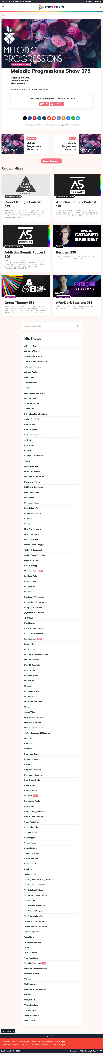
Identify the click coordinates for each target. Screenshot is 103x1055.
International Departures (35, 602)
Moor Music (29, 696)
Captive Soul (29, 424)
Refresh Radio (30, 790)
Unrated (27, 979)
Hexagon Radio (31, 571)
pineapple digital (64, 125)
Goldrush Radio (31, 560)
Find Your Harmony (32, 529)
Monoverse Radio (31, 691)
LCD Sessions (30, 644)
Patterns (28, 749)
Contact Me (74, 1051)
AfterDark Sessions (63, 297)
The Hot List (29, 900)
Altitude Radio (30, 372)
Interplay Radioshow (33, 607)
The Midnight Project (33, 911)
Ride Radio (29, 806)
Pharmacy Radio (31, 754)
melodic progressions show (32, 125)
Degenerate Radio (32, 482)
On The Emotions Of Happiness (37, 733)
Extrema (28, 518)
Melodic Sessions (31, 660)
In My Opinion (30, 581)
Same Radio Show (32, 822)
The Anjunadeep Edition (34, 885)
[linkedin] (39, 118)
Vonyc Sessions (31, 1005)
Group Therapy (10, 297)
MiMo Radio (29, 670)
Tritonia (27, 947)
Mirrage (27, 686)
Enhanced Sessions (32, 513)
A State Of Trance (32, 351)
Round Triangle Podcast (13, 196)
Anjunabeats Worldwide (35, 393)
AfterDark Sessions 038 (74, 303)
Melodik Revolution (32, 665)
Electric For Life (31, 508)
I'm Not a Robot (31, 576)
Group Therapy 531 (19, 303)
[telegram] (78, 118)
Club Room (29, 445)
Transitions (29, 937)
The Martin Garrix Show (34, 905)
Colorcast (28, 450)
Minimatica (29, 681)
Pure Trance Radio (32, 780)
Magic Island (29, 649)
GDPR (99, 1051)
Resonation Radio (32, 801)
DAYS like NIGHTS (32, 471)
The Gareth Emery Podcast (36, 895)
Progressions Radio (32, 769)
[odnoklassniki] (63, 118)
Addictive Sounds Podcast (65, 196)
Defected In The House (34, 477)
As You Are (29, 408)
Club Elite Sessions (32, 435)
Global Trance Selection (34, 555)
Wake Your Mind (31, 1015)
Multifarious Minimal (33, 701)
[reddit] (49, 118)
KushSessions (30, 639)
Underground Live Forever (35, 968)
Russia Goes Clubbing (33, 817)
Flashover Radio (31, 539)
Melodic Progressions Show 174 (34, 146)
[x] (25, 118)
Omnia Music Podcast (33, 728)
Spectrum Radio (31, 858)
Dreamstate (29, 497)
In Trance (28, 592)
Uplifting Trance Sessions (35, 989)
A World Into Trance (33, 356)
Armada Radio (30, 398)
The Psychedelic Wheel (34, 916)
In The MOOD (30, 586)
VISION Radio (30, 1000)
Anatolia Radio (30, 382)
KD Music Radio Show (34, 628)
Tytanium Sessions (32, 963)
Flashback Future (31, 534)
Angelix (27, 388)
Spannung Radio (31, 853)
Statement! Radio (32, 864)
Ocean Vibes (29, 712)
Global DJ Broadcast (33, 550)
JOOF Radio (29, 618)
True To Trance (30, 953)
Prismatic (28, 764)
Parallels (28, 743)
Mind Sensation (31, 675)
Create (27, 461)
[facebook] (30, 118)
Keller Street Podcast (33, 633)
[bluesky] (68, 118)
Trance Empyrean (31, 932)
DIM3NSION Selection (33, 487)
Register (97, 1)
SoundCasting (30, 848)
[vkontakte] (59, 118)
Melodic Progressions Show (21, 64)
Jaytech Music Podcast (34, 613)
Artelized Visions (31, 403)
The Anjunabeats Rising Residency (39, 879)
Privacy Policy (90, 1051)
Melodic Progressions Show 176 (68, 146)
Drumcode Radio (31, 503)
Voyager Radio (30, 1010)
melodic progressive (50, 125)
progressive (75, 125)
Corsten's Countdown (33, 456)
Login (89, 1)
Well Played (29, 1021)
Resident (60, 247)
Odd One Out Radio (32, 722)
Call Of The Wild (31, 419)
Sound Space (30, 843)
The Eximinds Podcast (33, 890)
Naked (27, 707)
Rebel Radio (29, 785)
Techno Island (30, 874)
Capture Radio (30, 429)
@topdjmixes (51, 1036)
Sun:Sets (28, 869)
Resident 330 (66, 252)
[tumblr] (44, 118)
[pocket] (54, 118)
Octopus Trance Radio (34, 717)
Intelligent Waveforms (34, 597)
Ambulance (29, 377)
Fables (27, 524)
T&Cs (82, 1051)
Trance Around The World (35, 926)
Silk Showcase (30, 832)
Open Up (28, 738)
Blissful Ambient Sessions (35, 414)
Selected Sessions (32, 827)
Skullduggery (30, 837)
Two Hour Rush (31, 958)
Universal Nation (31, 974)
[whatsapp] (73, 118)
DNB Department (31, 492)
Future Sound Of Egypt (34, 544)
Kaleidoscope (30, 623)
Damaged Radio (31, 466)
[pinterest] (35, 118)
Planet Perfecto (31, 759)
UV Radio (28, 994)
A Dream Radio (31, 346)
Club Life (28, 440)
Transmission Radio (32, 942)
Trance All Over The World (35, 921)
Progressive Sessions (33, 775)
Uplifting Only (30, 984)
